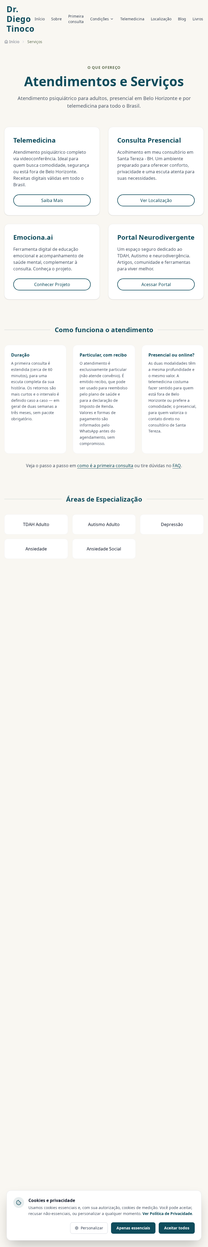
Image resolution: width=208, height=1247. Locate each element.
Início (40, 18)
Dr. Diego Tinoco (20, 19)
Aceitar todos (176, 1227)
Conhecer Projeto (52, 284)
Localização (161, 18)
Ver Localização (156, 200)
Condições (99, 18)
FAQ (177, 466)
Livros (198, 18)
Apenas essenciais (133, 1227)
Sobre (56, 18)
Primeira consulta (76, 19)
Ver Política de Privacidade (167, 1213)
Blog (182, 18)
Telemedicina (132, 18)
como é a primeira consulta (105, 466)
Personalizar (92, 1227)
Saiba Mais (52, 200)
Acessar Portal (156, 284)
